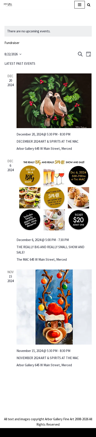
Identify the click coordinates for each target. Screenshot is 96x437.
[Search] (88, 4)
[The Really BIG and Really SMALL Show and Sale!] (54, 196)
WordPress (61, 432)
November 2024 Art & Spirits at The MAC (48, 358)
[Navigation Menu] (79, 4)
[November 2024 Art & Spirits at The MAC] (54, 307)
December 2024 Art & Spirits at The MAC (48, 141)
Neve (30, 432)
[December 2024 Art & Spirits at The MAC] (54, 100)
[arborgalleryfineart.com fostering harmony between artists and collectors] (7, 4)
